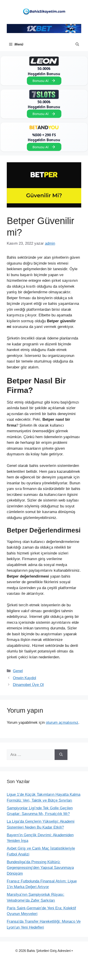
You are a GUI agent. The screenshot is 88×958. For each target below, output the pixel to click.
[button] (77, 44)
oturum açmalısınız (62, 722)
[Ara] (61, 754)
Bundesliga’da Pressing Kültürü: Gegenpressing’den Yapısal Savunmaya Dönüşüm (40, 868)
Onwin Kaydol (24, 678)
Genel (18, 671)
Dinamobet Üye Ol (28, 685)
